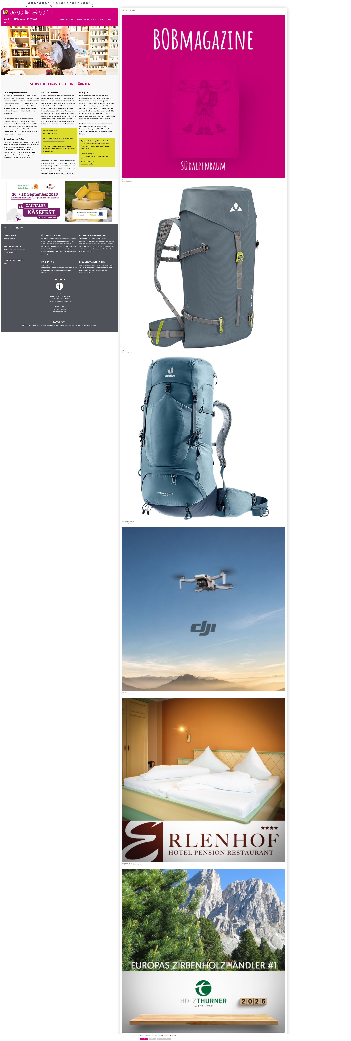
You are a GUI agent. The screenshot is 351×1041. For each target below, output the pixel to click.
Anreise (86, 19)
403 (35, 19)
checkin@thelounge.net (59, 309)
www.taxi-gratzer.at (9, 238)
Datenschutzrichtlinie (59, 311)
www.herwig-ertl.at (87, 164)
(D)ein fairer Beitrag (47, 265)
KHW (29, 19)
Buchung (108, 19)
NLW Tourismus (26, 325)
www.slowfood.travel (50, 133)
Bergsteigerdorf (97, 19)
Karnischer (9, 19)
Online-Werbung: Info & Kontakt (128, 10)
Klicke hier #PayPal (46, 272)
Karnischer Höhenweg (67, 19)
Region (79, 19)
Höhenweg (19, 19)
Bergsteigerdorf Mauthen (86, 241)
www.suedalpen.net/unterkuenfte (53, 141)
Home (5, 263)
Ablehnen (152, 1039)
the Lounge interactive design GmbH (59, 296)
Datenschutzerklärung (164, 1039)
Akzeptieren (144, 1039)
